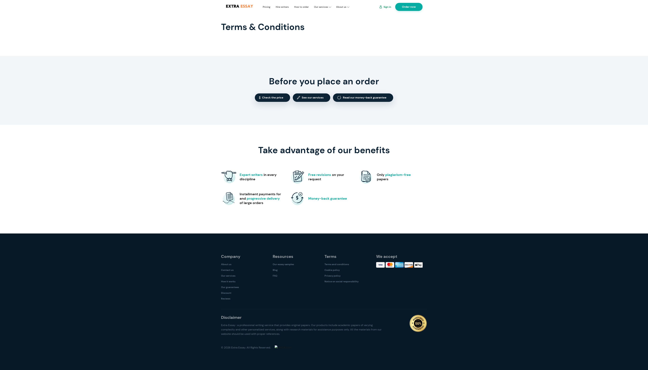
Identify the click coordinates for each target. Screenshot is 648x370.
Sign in (387, 6)
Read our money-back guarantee (364, 97)
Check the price (272, 97)
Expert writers (251, 175)
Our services (321, 6)
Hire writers (282, 6)
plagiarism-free (398, 175)
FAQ (275, 275)
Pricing (266, 6)
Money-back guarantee (327, 198)
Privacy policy (333, 275)
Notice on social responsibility (342, 281)
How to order (301, 6)
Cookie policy (332, 270)
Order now (409, 7)
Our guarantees (230, 287)
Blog (275, 270)
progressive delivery (263, 198)
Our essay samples (283, 264)
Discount (226, 292)
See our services (312, 97)
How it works (228, 281)
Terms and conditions (337, 264)
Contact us (227, 270)
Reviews (225, 298)
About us (341, 6)
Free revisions (319, 175)
